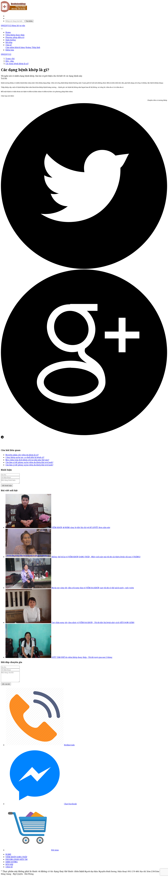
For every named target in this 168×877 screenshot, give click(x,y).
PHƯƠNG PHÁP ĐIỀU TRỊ (16, 859)
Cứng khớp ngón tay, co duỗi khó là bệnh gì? (24, 457)
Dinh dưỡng (10, 40)
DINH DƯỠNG (11, 862)
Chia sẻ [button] (8, 45)
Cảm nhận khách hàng (15, 47)
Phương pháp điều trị (14, 37)
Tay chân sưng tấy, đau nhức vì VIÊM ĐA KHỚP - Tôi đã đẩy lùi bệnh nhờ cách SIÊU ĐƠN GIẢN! (93, 622)
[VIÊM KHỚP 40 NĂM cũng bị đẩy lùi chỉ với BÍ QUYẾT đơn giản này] (28, 527)
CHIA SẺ (9, 867)
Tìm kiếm (29, 21)
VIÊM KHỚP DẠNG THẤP (16, 857)
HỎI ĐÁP (9, 864)
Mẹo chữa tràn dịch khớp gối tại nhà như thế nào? (27, 460)
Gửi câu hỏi (6, 684)
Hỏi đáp (8, 42)
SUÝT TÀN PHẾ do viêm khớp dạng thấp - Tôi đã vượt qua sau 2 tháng (82, 657)
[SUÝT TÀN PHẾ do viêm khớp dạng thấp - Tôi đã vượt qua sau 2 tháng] (28, 657)
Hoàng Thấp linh (32, 47)
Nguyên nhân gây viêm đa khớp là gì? (22, 455)
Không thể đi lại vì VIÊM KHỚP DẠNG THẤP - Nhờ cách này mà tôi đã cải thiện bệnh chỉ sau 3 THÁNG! (96, 556)
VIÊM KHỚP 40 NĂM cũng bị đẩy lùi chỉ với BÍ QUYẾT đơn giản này (81, 527)
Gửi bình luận (7, 485)
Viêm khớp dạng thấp (14, 35)
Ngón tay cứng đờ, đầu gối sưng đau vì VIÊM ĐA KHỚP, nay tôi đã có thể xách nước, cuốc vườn (93, 587)
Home (8, 32)
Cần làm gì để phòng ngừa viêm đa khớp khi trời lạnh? (29, 462)
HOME (8, 854)
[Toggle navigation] (2, 28)
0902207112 (6, 25)
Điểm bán (9, 50)
